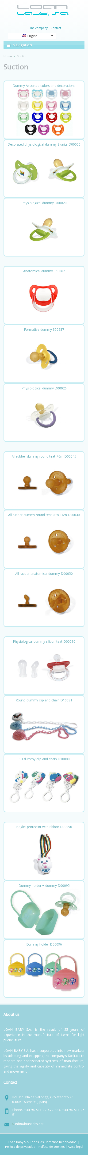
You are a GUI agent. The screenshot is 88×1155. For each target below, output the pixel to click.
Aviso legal (75, 1146)
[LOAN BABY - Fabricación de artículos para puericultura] (43, 15)
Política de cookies (51, 1146)
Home (8, 56)
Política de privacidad (20, 1146)
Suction (16, 66)
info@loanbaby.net (29, 1124)
